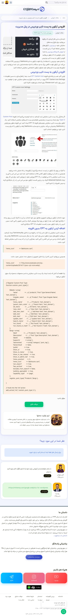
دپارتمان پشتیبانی (34, 557)
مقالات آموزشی (55, 18)
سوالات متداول (18, 597)
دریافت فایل (34, 404)
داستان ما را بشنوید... (60, 535)
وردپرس (52, 45)
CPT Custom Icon (37, 76)
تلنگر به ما (21, 600)
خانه (64, 18)
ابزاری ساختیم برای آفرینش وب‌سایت (20, 520)
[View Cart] (10, 2)
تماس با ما (31, 600)
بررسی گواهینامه (50, 597)
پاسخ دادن (47, 476)
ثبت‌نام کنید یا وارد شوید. (37, 452)
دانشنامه (60, 597)
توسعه (47, 600)
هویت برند (8, 597)
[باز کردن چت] (63, 611)
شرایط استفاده (30, 597)
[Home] (34, 7)
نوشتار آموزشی (12, 523)
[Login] (6, 2)
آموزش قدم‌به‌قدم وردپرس (55, 52)
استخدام (40, 597)
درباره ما (40, 600)
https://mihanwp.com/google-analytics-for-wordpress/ (28, 488)
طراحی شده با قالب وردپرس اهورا (34, 614)
